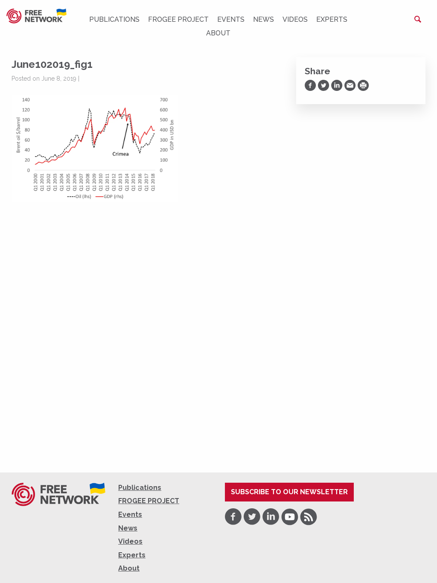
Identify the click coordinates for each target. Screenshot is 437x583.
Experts (331, 19)
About (218, 33)
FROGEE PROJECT (178, 19)
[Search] (417, 19)
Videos (295, 19)
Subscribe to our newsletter (289, 492)
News (263, 19)
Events (231, 19)
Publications (114, 19)
